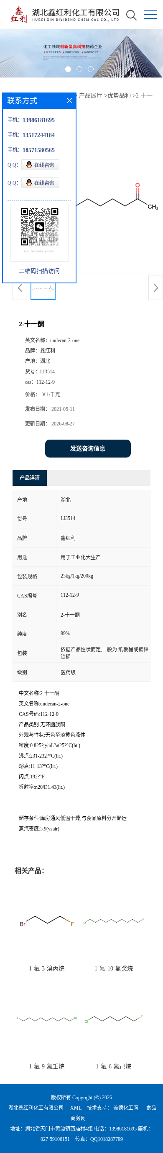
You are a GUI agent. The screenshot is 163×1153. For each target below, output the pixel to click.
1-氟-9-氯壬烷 (46, 1066)
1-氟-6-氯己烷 (113, 1066)
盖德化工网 (125, 1108)
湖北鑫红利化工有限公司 (36, 1108)
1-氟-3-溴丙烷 (46, 968)
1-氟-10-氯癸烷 (113, 968)
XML (76, 1108)
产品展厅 (90, 96)
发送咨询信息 (87, 448)
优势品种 (119, 96)
